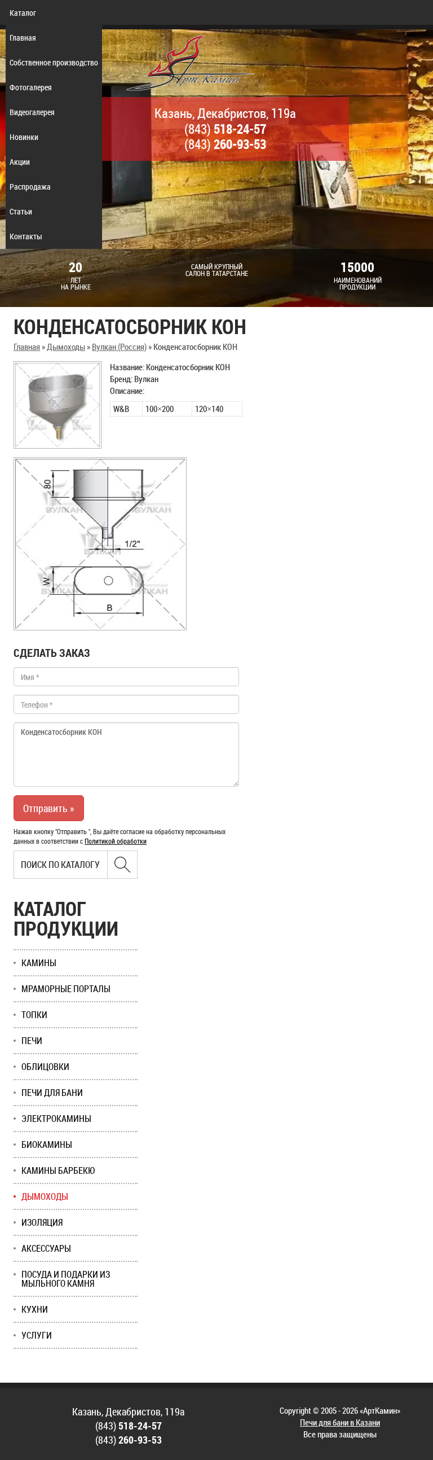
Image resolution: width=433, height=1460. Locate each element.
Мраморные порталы (66, 989)
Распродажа (30, 186)
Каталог (23, 12)
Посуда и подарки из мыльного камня (65, 1279)
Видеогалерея (32, 112)
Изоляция (42, 1222)
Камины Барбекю (58, 1170)
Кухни (34, 1309)
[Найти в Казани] (122, 864)
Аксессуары (46, 1248)
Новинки (24, 136)
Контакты (26, 236)
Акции (20, 161)
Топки (34, 1015)
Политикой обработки (116, 840)
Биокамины (46, 1144)
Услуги (36, 1335)
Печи (31, 1040)
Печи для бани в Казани (340, 1422)
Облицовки (45, 1066)
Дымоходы (66, 346)
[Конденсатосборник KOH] (57, 405)
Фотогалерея (31, 87)
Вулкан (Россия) (119, 346)
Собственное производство (54, 62)
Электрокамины (56, 1118)
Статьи (21, 211)
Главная (23, 37)
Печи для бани (52, 1092)
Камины (38, 963)
